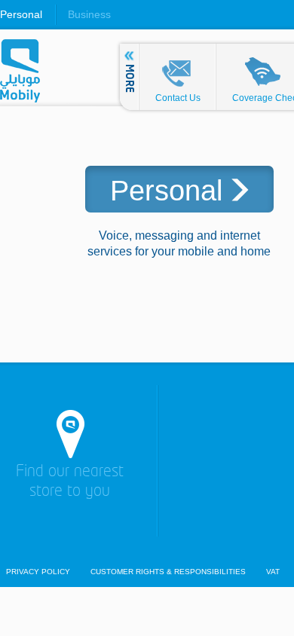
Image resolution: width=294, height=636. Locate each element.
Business (89, 14)
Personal (21, 14)
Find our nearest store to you (70, 482)
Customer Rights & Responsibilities (168, 572)
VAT (273, 572)
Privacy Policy (38, 572)
